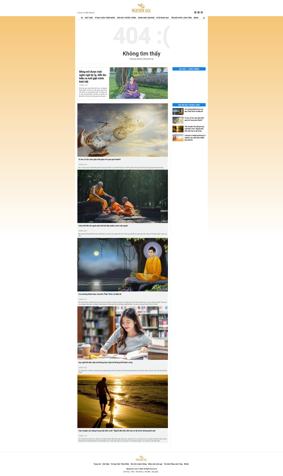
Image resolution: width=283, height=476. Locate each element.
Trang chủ (97, 464)
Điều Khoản (139, 472)
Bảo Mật (147, 472)
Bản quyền (155, 472)
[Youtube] (202, 12)
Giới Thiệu (126, 472)
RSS (132, 472)
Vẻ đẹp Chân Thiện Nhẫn (105, 18)
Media (196, 18)
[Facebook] (198, 12)
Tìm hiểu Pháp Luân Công (181, 18)
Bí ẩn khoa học (162, 18)
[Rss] (195, 12)
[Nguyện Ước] (141, 8)
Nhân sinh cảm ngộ (146, 18)
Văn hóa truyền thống (126, 18)
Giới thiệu (89, 18)
